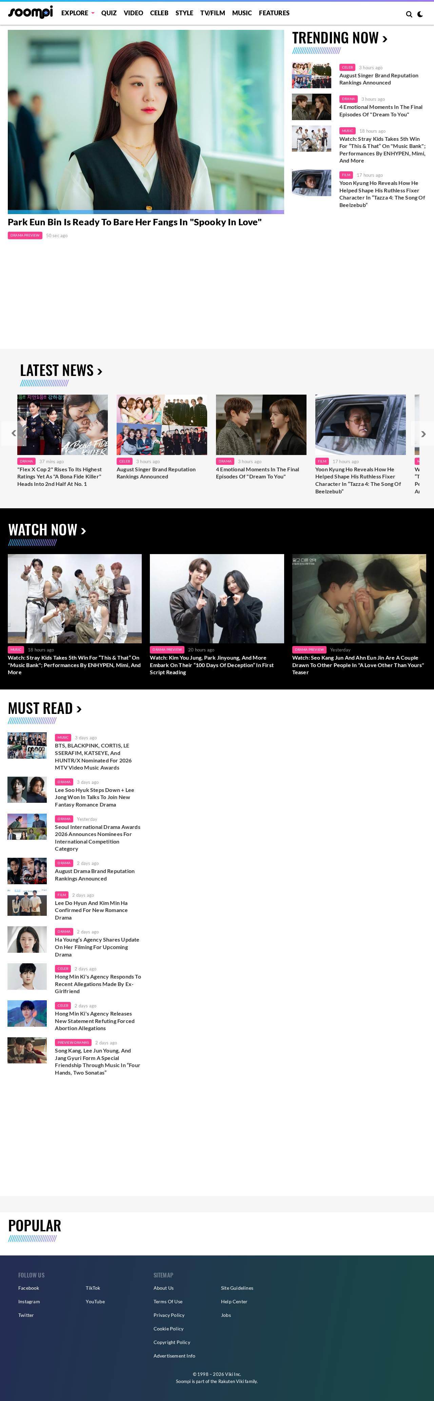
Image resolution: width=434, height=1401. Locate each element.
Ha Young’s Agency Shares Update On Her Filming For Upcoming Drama (97, 946)
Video (133, 13)
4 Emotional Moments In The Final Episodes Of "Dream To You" (380, 110)
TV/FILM (212, 13)
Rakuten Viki (231, 1381)
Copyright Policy (172, 1342)
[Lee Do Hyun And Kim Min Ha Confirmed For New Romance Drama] (27, 903)
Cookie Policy (169, 1328)
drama (64, 782)
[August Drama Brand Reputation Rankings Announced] (27, 871)
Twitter (26, 1315)
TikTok (93, 1288)
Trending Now (335, 37)
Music (242, 13)
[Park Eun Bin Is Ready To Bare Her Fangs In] (146, 122)
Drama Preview (25, 235)
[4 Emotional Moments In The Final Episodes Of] (261, 425)
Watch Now (42, 528)
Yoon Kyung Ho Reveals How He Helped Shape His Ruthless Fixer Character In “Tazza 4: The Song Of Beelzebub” (382, 193)
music (63, 737)
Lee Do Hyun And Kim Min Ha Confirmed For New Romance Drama (91, 910)
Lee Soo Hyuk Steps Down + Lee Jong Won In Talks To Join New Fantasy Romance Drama (94, 797)
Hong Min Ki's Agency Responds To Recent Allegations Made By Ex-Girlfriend (98, 983)
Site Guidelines (237, 1288)
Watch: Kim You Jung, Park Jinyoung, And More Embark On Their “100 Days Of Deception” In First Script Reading (212, 664)
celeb (63, 968)
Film (346, 175)
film (62, 895)
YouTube (95, 1301)
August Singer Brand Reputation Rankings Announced (378, 79)
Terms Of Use (168, 1301)
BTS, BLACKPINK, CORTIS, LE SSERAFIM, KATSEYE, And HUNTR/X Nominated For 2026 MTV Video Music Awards (93, 756)
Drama (348, 99)
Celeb (159, 13)
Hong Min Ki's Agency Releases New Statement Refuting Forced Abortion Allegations (95, 1020)
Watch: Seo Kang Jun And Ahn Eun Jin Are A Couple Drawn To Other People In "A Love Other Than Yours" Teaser (358, 664)
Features (274, 13)
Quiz (109, 13)
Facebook (28, 1288)
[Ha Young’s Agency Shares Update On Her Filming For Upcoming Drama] (27, 939)
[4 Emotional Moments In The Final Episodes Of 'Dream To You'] (311, 107)
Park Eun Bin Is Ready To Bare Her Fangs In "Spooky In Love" (135, 221)
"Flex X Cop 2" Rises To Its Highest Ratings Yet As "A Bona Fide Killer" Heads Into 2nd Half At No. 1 (59, 476)
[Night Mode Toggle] (420, 15)
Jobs (226, 1315)
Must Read (40, 707)
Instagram (29, 1301)
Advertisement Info (175, 1356)
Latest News (57, 369)
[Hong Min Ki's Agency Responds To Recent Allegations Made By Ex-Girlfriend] (27, 976)
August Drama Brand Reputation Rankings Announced (95, 875)
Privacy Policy (169, 1315)
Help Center (234, 1301)
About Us (164, 1288)
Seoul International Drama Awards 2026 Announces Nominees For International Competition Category (97, 837)
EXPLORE (74, 13)
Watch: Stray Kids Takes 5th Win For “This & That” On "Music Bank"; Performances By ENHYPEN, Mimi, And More (382, 149)
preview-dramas (73, 1042)
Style (185, 13)
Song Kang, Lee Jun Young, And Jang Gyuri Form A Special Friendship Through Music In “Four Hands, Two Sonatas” (97, 1061)
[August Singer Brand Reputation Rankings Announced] (311, 75)
